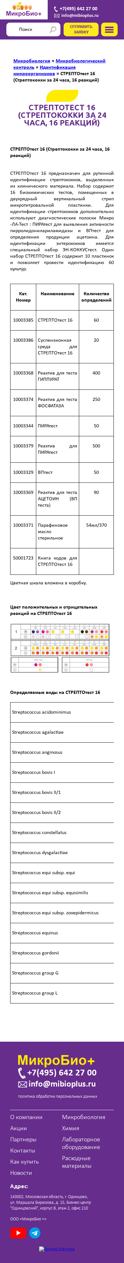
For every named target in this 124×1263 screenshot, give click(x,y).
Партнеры (23, 1140)
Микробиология (83, 1117)
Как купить (24, 1162)
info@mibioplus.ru (80, 15)
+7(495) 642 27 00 (78, 8)
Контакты (22, 1151)
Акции (18, 1128)
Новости (21, 1173)
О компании (26, 1117)
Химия (70, 1128)
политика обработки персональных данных (57, 1096)
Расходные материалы (77, 1162)
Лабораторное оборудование (81, 1144)
